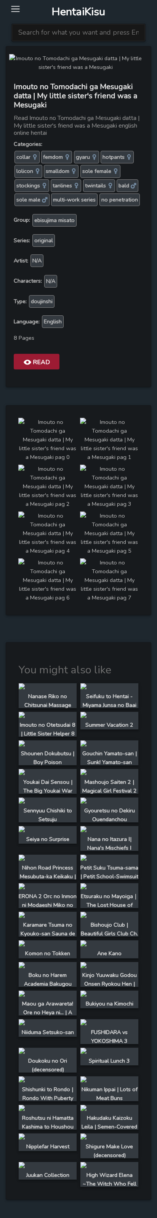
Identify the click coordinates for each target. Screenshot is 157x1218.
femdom (53, 157)
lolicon (25, 171)
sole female (97, 171)
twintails (96, 185)
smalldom (58, 171)
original (43, 240)
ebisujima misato (54, 220)
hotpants (114, 157)
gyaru (83, 157)
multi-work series (74, 199)
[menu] (15, 9)
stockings (29, 185)
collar (24, 157)
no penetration (119, 199)
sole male (29, 199)
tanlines (63, 185)
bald (125, 185)
